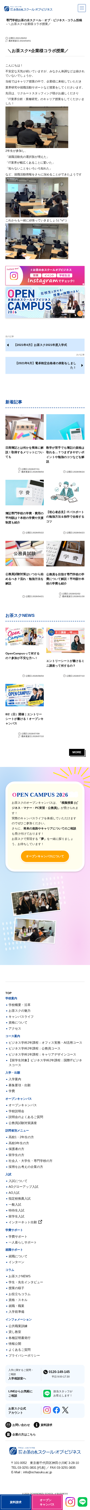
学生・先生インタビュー (26, 1282)
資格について (18, 1022)
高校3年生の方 (19, 1143)
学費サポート (18, 1236)
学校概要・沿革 (20, 1005)
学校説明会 (16, 1111)
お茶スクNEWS (20, 1276)
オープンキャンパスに (45, 856)
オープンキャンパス (23, 1105)
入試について (18, 1181)
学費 (12, 1091)
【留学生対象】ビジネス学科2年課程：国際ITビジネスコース (45, 1062)
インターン (16, 1262)
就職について (18, 1256)
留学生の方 (16, 1155)
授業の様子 (16, 1288)
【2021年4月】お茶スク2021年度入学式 (40, 345)
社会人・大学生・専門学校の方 (31, 1160)
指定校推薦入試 (20, 1198)
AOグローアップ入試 (23, 1186)
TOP (8, 993)
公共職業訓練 (18, 1326)
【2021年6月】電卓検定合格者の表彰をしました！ (45, 365)
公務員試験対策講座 (23, 1123)
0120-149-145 (59, 1372)
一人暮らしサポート (23, 1242)
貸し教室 (15, 1332)
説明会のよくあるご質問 (26, 1117)
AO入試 (14, 1192)
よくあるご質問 (20, 1349)
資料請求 (46, 1425)
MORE (76, 752)
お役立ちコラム (20, 1294)
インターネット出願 (23, 1222)
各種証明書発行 (20, 1338)
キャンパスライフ (21, 1016)
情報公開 (15, 1343)
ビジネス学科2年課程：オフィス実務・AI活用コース (45, 1042)
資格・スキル (18, 1300)
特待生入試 (16, 1210)
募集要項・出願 (20, 1085)
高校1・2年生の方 (21, 1137)
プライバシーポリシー (24, 1355)
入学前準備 (16, 1311)
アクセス (15, 1028)
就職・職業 (16, 1306)
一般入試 (15, 1204)
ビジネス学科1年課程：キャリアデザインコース (42, 1054)
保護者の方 (16, 1149)
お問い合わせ (21, 1425)
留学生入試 (16, 1216)
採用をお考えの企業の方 (26, 1166)
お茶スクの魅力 (20, 1010)
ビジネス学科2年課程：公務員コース (34, 1048)
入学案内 (15, 1079)
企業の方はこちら (24, 1434)
